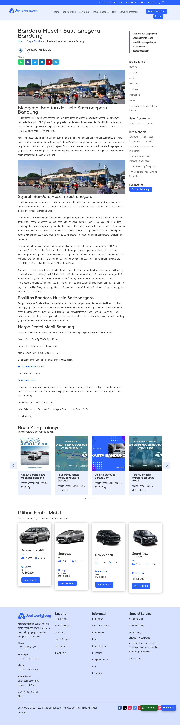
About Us (103, 2)
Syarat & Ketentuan (101, 625)
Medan (132, 100)
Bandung (133, 66)
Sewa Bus (84, 12)
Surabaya (133, 89)
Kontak (113, 2)
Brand (142, 2)
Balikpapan (134, 94)
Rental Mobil (69, 12)
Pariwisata (39, 41)
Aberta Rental (64, 485)
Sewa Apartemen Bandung (141, 123)
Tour (114, 12)
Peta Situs (97, 673)
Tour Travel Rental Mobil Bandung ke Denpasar (68, 478)
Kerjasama (97, 652)
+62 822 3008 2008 (28, 669)
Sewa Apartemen (129, 12)
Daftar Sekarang (141, 189)
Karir (94, 666)
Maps (20, 696)
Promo (150, 2)
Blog (158, 2)
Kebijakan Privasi (100, 659)
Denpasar (133, 83)
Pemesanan (97, 618)
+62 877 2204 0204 (28, 658)
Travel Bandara (101, 12)
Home (56, 12)
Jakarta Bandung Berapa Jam (143, 166)
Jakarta (133, 72)
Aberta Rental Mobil (38, 49)
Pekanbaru (140, 573)
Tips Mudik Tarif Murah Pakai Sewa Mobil (143, 478)
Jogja (131, 78)
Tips (30, 487)
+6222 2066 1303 (27, 647)
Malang (27, 566)
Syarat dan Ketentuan (128, 2)
